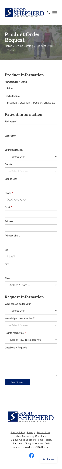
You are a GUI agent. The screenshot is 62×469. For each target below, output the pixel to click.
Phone (8, 193)
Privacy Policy (18, 432)
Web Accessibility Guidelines (31, 436)
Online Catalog (24, 45)
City (7, 264)
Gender (9, 164)
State (7, 278)
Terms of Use (43, 432)
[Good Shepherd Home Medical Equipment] (25, 12)
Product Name (12, 96)
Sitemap (31, 432)
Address (9, 221)
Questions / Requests (16, 347)
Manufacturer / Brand (16, 82)
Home (8, 45)
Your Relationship (14, 150)
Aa (44, 459)
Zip (6, 250)
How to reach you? (14, 333)
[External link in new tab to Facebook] (31, 456)
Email (7, 207)
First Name (10, 121)
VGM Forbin (42, 447)
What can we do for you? (18, 304)
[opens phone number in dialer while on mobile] (48, 13)
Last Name (10, 135)
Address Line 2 (12, 235)
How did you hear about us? (19, 318)
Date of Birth (11, 179)
